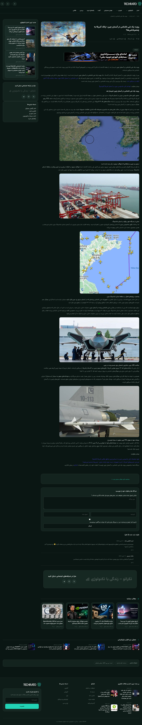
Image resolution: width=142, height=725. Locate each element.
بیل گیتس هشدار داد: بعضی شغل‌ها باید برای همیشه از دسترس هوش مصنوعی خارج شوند (17, 56)
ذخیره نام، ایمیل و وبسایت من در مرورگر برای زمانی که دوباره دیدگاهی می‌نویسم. (113, 522)
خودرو (120, 10)
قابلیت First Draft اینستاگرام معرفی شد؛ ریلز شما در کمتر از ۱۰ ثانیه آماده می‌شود (119, 648)
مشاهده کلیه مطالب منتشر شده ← (121, 479)
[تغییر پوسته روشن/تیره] (8, 4)
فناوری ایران (32, 111)
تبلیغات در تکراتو (90, 688)
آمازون (66, 688)
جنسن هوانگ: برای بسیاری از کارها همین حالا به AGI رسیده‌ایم (78, 622)
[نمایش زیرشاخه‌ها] (126, 10)
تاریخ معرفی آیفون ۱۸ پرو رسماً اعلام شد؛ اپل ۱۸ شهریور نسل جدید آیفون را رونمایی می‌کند (128, 623)
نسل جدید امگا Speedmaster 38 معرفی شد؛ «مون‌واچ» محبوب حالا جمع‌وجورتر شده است (53, 623)
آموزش (66, 692)
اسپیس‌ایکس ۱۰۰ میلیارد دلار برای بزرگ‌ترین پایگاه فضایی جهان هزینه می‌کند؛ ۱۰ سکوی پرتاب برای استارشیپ (16, 42)
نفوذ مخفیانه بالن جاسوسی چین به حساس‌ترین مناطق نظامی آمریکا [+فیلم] (116, 459)
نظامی (74, 10)
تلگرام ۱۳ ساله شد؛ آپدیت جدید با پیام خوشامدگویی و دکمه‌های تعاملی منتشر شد (85, 648)
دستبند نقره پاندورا (122, 663)
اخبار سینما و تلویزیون (29, 116)
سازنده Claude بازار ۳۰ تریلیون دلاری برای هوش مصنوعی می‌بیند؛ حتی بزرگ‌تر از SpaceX (103, 623)
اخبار (138, 10)
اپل (67, 696)
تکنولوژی (130, 10)
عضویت (22, 706)
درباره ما (92, 692)
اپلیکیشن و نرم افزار (63, 699)
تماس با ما (92, 696)
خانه (138, 16)
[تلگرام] (64, 581)
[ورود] (15, 4)
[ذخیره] (120, 606)
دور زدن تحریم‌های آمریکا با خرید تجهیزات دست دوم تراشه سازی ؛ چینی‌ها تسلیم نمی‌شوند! (111, 462)
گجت (99, 10)
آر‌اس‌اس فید (91, 703)
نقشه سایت (91, 699)
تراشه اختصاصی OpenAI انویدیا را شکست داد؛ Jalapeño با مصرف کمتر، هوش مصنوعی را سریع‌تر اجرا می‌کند (15, 69)
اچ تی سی (65, 703)
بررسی (81, 10)
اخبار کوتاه (132, 16)
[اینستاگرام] (69, 581)
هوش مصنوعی (108, 10)
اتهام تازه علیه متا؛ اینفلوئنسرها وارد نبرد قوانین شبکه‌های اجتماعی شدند (50, 648)
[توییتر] (74, 581)
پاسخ (132, 550)
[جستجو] (2, 4)
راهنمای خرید (90, 10)
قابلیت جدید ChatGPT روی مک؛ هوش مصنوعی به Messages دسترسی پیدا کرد (16, 648)
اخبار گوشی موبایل (30, 108)
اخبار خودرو (32, 113)
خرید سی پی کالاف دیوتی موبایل (104, 663)
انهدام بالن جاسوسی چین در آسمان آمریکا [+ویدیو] (115, 86)
